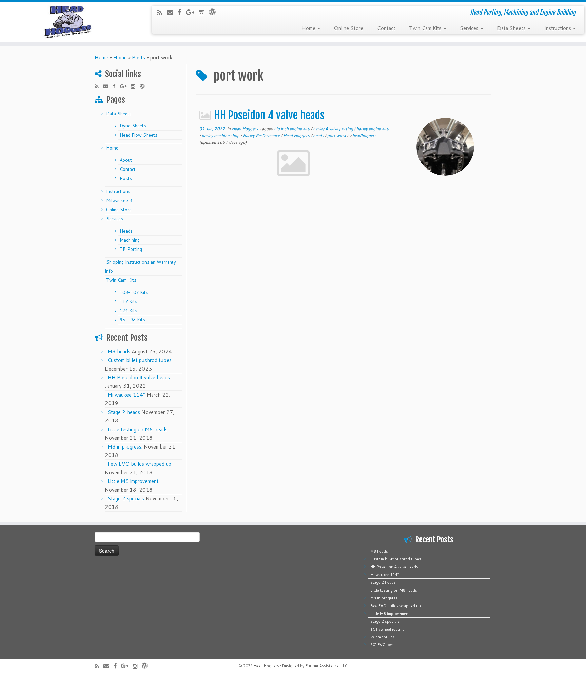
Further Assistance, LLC (326, 666)
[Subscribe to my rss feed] (162, 12)
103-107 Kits (134, 292)
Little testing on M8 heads (138, 429)
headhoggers (364, 135)
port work (337, 135)
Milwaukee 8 (119, 200)
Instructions (558, 28)
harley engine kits (372, 129)
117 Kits (128, 301)
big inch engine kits (292, 129)
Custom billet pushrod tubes (140, 360)
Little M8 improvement (133, 481)
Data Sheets (512, 28)
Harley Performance (262, 135)
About (126, 160)
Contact (386, 28)
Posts (138, 57)
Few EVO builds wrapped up (139, 464)
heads (319, 135)
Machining (130, 240)
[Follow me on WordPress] (214, 11)
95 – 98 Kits (132, 320)
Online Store (348, 28)
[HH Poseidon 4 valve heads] (445, 147)
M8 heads (119, 351)
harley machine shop (221, 135)
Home (309, 28)
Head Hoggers (245, 129)
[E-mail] (172, 12)
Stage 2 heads (124, 412)
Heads (126, 231)
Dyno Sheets (133, 126)
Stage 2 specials (126, 498)
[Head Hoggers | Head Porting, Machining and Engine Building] (67, 22)
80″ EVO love (382, 645)
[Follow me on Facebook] (182, 12)
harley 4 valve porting (333, 129)
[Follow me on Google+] (192, 12)
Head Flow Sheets (138, 135)
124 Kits (128, 310)
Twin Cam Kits (426, 28)
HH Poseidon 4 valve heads (139, 377)
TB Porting (131, 249)
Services (470, 28)
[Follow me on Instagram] (204, 12)
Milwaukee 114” (126, 394)
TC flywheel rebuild (387, 629)
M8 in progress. (125, 446)
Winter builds (382, 637)
